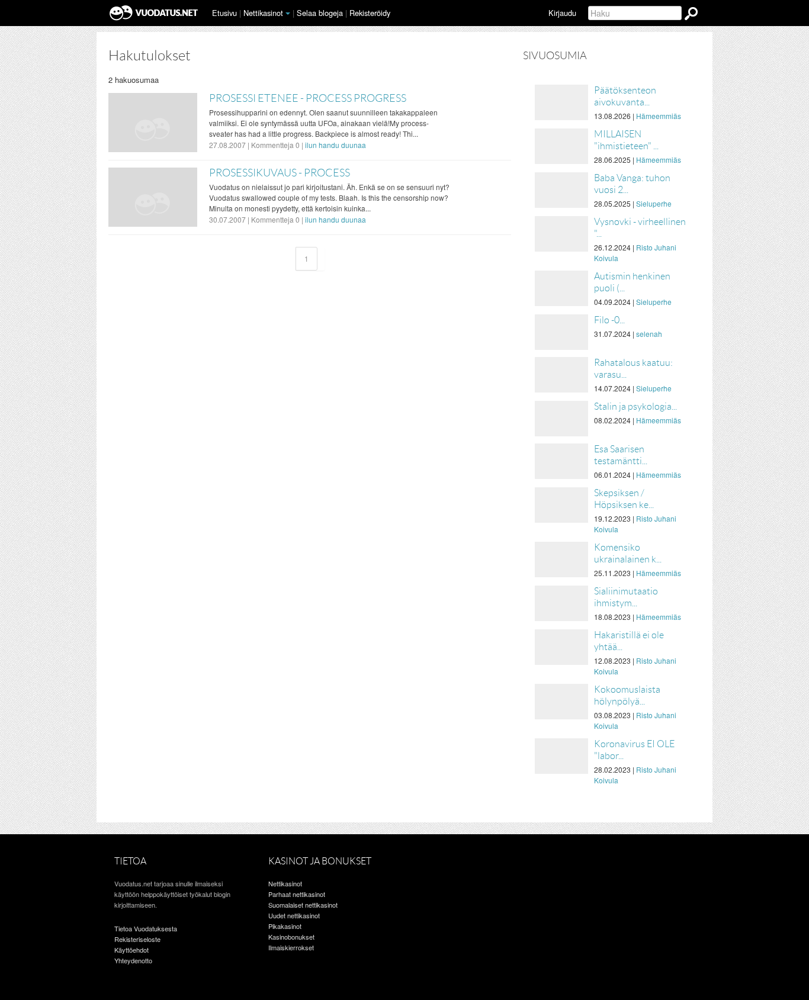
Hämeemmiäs (658, 116)
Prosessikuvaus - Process (279, 173)
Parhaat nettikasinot (296, 894)
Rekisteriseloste (137, 939)
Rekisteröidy (369, 12)
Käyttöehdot (131, 949)
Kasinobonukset (291, 936)
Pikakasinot (284, 926)
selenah (649, 334)
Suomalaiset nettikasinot (303, 904)
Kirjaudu (562, 12)
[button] (287, 13)
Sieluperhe (654, 203)
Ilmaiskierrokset (291, 947)
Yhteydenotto (133, 960)
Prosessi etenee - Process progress (307, 98)
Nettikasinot (263, 12)
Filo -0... (609, 320)
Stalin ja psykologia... (635, 406)
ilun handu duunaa (335, 145)
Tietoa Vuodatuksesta (145, 928)
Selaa (320, 12)
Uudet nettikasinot (294, 915)
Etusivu (224, 12)
